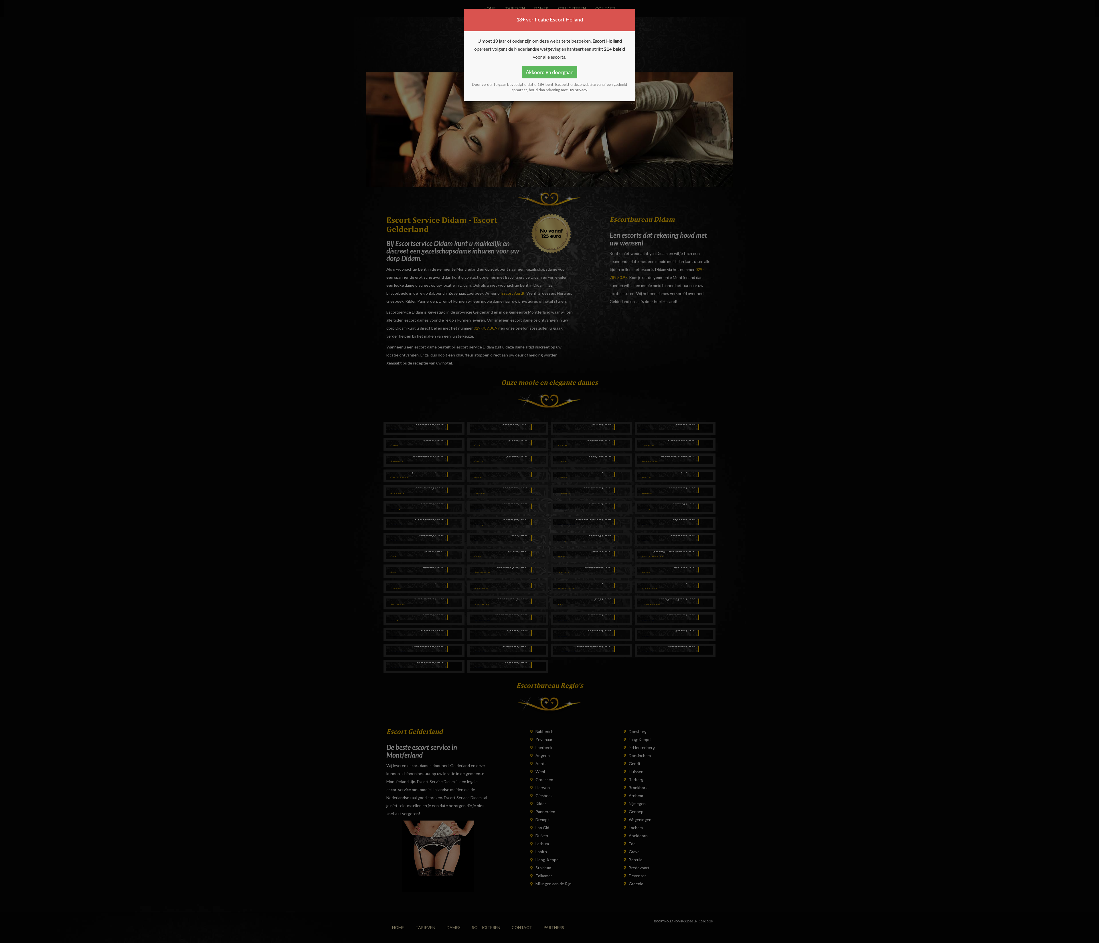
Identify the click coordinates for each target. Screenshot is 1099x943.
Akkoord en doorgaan (550, 72)
